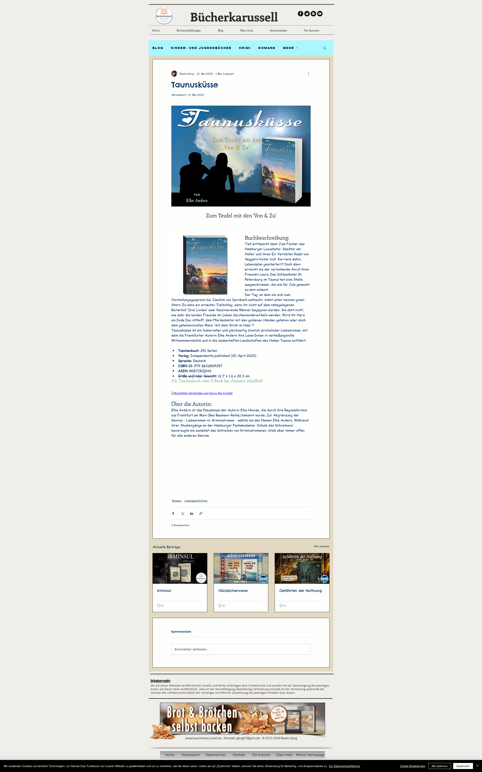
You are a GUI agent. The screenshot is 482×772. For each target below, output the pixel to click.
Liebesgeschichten (196, 500)
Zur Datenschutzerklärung (344, 766)
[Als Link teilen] (201, 513)
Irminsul (164, 590)
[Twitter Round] (307, 13)
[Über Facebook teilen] (173, 513)
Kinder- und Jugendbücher (201, 48)
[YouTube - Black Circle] (320, 13)
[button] (324, 47)
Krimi (245, 48)
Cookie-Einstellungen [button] (412, 766)
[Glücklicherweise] (241, 568)
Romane (266, 48)
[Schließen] (477, 766)
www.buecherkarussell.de (203, 738)
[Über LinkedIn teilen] (191, 513)
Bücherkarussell (234, 16)
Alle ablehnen (440, 766)
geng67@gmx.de (248, 738)
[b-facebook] (300, 13)
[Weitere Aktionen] (308, 73)
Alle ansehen (321, 546)
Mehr (288, 48)
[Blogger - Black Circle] (313, 13)
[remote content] (241, 393)
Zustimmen (463, 766)
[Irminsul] (180, 568)
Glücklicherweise (233, 590)
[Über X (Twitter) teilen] (182, 513)
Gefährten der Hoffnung (300, 590)
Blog (158, 48)
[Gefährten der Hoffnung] (302, 568)
